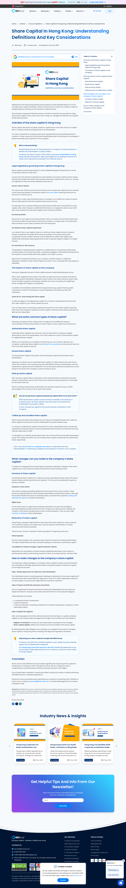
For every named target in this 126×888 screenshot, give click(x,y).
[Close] (123, 860)
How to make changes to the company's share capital (93, 107)
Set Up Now (97, 11)
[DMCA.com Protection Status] (19, 867)
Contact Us (16, 845)
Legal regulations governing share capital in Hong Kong (97, 66)
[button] (19, 6)
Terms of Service (96, 841)
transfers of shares (19, 513)
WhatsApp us (113, 870)
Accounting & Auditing (71, 846)
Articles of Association (51, 344)
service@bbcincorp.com (39, 681)
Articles (22, 24)
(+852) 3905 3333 (19, 852)
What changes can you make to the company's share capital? (96, 95)
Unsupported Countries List (99, 852)
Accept (63, 880)
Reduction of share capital (94, 102)
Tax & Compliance (35, 24)
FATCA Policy (95, 855)
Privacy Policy (95, 849)
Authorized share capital (94, 81)
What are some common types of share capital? (97, 77)
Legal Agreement (96, 843)
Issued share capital (92, 84)
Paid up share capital (93, 87)
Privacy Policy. (77, 875)
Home (14, 24)
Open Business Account (72, 843)
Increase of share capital (94, 99)
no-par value (53, 192)
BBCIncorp (18, 45)
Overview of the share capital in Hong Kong (97, 61)
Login (109, 11)
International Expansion (71, 858)
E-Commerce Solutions (71, 852)
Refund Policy (95, 846)
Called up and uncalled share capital (98, 90)
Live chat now (113, 875)
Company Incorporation (72, 841)
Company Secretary (70, 849)
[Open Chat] (121, 883)
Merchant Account (70, 855)
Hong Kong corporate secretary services (38, 647)
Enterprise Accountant (71, 861)
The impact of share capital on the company (97, 71)
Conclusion (87, 111)
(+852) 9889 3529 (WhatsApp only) (25, 855)
